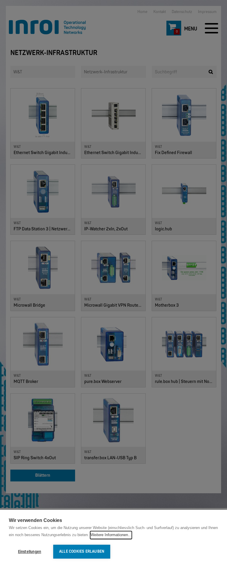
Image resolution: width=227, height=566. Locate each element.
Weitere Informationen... (111, 535)
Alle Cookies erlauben (81, 551)
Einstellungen (29, 551)
